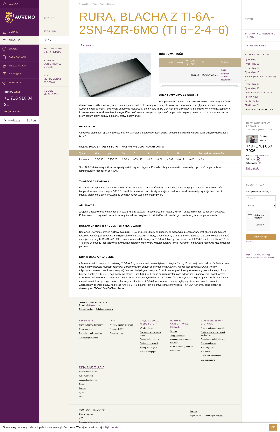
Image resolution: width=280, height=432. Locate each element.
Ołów (81, 396)
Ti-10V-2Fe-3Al (252, 101)
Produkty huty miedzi (149, 343)
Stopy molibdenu (177, 335)
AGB (81, 418)
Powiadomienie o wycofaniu (91, 422)
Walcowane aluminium (88, 372)
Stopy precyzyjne (86, 329)
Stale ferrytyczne (208, 347)
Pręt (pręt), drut (88, 45)
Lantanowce (175, 350)
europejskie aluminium (88, 380)
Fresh (220, 415)
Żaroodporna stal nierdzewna (213, 339)
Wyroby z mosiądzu (148, 347)
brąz (248, 255)
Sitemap (193, 411)
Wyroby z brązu (146, 328)
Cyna (81, 392)
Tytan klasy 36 (252, 84)
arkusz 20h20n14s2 (254, 257)
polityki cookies (111, 427)
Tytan (113, 320)
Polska (16, 120)
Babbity (82, 384)
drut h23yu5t (269, 257)
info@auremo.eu (93, 305)
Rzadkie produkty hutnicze (181, 346)
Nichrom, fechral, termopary (91, 325)
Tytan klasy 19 (252, 72)
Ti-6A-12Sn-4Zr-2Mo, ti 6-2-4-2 (259, 92)
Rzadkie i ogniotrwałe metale (179, 323)
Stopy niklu (87, 320)
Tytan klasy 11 (252, 64)
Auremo (19, 17)
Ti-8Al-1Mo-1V (252, 105)
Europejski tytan (116, 333)
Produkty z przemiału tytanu (121, 325)
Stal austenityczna (208, 343)
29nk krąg (265, 255)
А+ (34, 120)
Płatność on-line (86, 309)
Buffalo (17, 92)
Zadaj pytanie (252, 168)
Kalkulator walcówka (104, 309)
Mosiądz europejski (148, 352)
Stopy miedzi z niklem (149, 339)
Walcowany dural (86, 376)
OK (273, 427)
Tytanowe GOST (117, 329)
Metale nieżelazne (91, 367)
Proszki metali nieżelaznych (212, 328)
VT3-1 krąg (255, 255)
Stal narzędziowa (208, 360)
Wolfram (173, 331)
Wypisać (249, 242)
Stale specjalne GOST (88, 337)
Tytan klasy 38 (252, 88)
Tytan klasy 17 (252, 68)
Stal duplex (205, 352)
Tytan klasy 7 (251, 59)
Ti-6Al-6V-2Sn (251, 97)
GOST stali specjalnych (211, 356)
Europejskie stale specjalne (90, 333)
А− (28, 120)
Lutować (82, 388)
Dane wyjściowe (86, 414)
